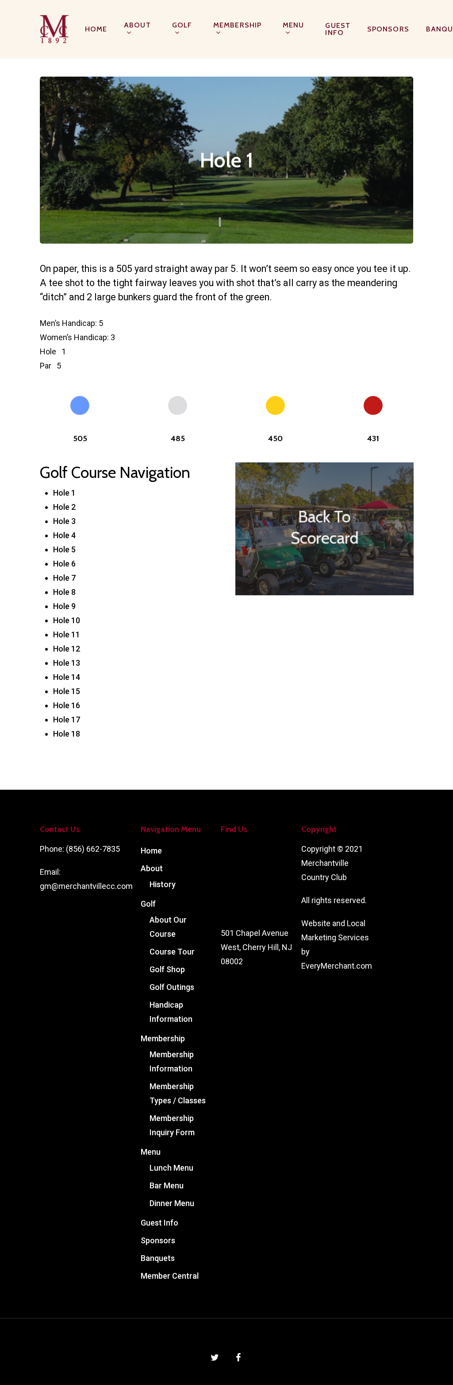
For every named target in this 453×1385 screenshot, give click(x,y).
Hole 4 (64, 535)
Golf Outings (172, 987)
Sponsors (388, 29)
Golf (182, 25)
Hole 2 (64, 507)
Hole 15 (66, 691)
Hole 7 (64, 577)
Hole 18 (66, 733)
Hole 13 (66, 662)
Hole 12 (66, 648)
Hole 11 (66, 634)
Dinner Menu (172, 1203)
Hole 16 (66, 705)
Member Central (170, 1275)
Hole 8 (64, 592)
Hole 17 (66, 719)
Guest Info (337, 29)
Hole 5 (64, 549)
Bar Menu (167, 1185)
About (137, 25)
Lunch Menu (171, 1167)
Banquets (158, 1258)
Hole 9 (64, 606)
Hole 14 (66, 677)
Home (96, 29)
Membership (237, 25)
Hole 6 (64, 563)
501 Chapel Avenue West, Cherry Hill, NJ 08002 (256, 947)
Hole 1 (64, 492)
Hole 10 (66, 620)
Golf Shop (167, 969)
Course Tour (172, 951)
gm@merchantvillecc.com (86, 886)
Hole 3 (64, 521)
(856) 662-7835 (93, 849)
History (163, 884)
